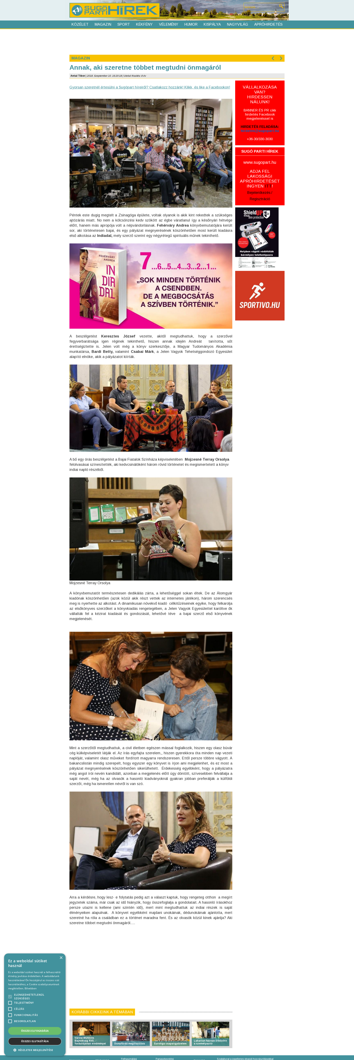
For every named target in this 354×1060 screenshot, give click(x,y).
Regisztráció (260, 199)
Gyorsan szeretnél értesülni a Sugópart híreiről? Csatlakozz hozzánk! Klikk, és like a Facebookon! (149, 87)
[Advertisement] (176, 41)
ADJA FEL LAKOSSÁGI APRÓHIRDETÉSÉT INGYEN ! (260, 178)
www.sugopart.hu (259, 162)
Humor (190, 24)
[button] (34, 1050)
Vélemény (168, 24)
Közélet (79, 24)
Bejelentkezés (258, 193)
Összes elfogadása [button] (35, 1031)
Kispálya (212, 24)
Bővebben (30, 988)
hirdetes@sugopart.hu (260, 131)
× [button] (60, 957)
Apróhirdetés (268, 24)
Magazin (103, 24)
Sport (123, 24)
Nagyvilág (237, 24)
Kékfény (144, 24)
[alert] (35, 1004)
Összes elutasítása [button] (35, 1041)
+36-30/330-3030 (260, 139)
